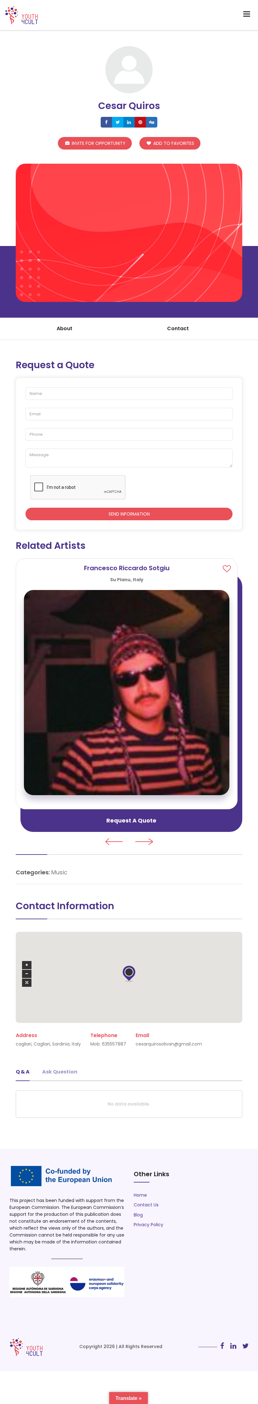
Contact (178, 328)
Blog (138, 1215)
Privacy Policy (148, 1224)
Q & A (23, 1071)
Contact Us (146, 1205)
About (64, 328)
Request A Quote (131, 820)
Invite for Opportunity (98, 143)
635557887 (114, 1044)
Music (59, 872)
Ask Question (59, 1071)
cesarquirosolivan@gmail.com (169, 1044)
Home (140, 1195)
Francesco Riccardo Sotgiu (127, 568)
